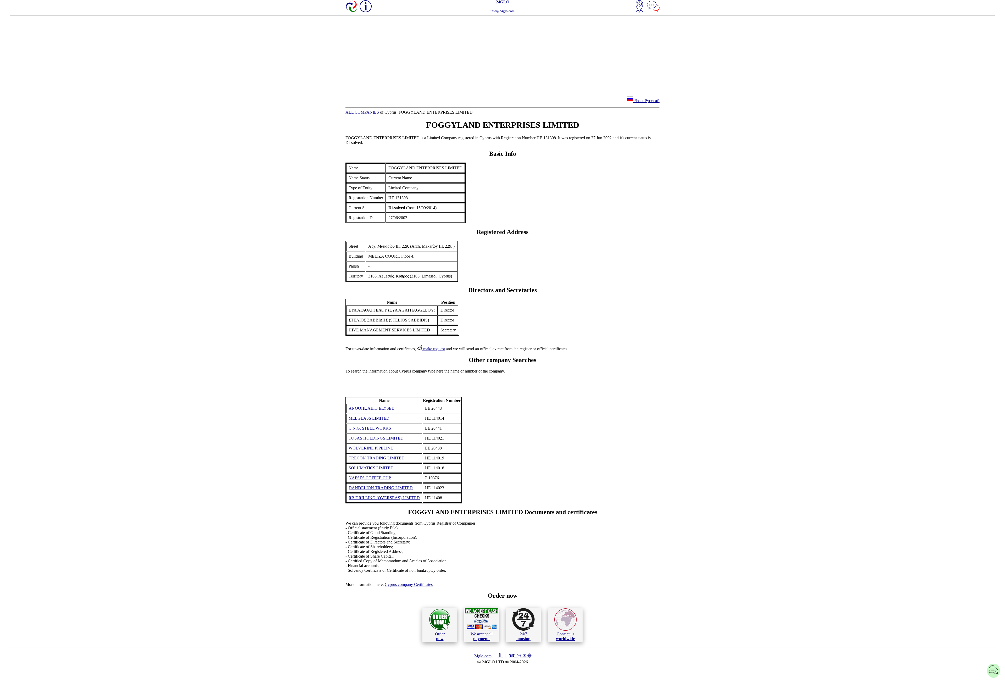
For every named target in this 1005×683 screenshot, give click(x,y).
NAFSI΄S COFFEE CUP (370, 478)
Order (440, 636)
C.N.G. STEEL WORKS (370, 428)
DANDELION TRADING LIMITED (381, 488)
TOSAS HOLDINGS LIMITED (376, 438)
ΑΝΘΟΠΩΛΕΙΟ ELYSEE (371, 408)
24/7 (523, 636)
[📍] (639, 7)
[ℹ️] (365, 6)
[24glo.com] (351, 7)
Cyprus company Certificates (409, 584)
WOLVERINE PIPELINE (371, 448)
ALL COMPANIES (362, 112)
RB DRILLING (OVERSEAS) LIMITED (384, 498)
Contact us (565, 636)
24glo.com (483, 656)
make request (433, 349)
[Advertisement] (502, 55)
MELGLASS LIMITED (369, 418)
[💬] (653, 7)
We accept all (482, 636)
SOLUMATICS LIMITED (371, 468)
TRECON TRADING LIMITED (377, 458)
